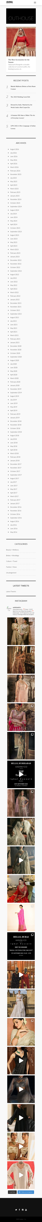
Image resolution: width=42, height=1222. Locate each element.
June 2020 (13, 367)
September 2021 (16, 314)
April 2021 (13, 332)
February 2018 (15, 457)
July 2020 (13, 364)
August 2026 (14, 149)
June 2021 (13, 324)
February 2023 (15, 253)
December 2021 (15, 303)
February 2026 (15, 171)
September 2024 (16, 206)
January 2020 (14, 385)
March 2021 (14, 335)
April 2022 (13, 289)
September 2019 (16, 392)
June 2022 (13, 282)
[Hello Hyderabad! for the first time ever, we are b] (21, 631)
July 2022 (13, 278)
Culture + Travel (11, 561)
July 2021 (13, 321)
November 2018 (15, 425)
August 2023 (14, 235)
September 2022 (16, 271)
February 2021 (15, 339)
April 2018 (13, 450)
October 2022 (15, 267)
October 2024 (15, 203)
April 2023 (13, 246)
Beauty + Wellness (12, 550)
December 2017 (15, 464)
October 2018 (15, 428)
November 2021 (15, 307)
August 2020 (14, 360)
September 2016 (16, 518)
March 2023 (14, 249)
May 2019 (13, 407)
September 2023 (16, 231)
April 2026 (13, 163)
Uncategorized (11, 573)
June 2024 (13, 217)
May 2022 (13, 285)
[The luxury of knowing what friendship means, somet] (21, 1118)
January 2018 (14, 460)
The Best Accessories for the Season (18, 61)
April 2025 (13, 185)
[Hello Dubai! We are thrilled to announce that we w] (21, 660)
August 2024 (14, 210)
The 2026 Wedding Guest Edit (20, 97)
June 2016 (13, 528)
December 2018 (15, 421)
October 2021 (15, 310)
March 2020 (14, 378)
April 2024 (13, 224)
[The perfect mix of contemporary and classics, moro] (21, 1146)
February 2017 (15, 500)
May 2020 (13, 371)
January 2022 (14, 299)
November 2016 (15, 511)
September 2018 (16, 432)
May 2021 (13, 328)
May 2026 (13, 160)
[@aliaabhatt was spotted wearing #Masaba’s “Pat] (21, 917)
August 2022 (14, 274)
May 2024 (13, 221)
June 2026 (13, 156)
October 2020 (15, 353)
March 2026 (14, 167)
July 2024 (13, 214)
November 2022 (15, 264)
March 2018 (14, 453)
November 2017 (15, 468)
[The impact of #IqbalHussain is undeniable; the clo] (21, 975)
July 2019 (13, 400)
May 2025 (13, 181)
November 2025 (15, 174)
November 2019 (15, 389)
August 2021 (14, 317)
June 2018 (13, 443)
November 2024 (15, 199)
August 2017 (14, 478)
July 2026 (13, 153)
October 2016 (15, 514)
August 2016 (14, 521)
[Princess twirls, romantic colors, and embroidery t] (21, 717)
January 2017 (14, 503)
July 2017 (13, 482)
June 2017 (13, 485)
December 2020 (15, 346)
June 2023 (13, 239)
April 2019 (13, 410)
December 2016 (15, 507)
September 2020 (16, 357)
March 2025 (14, 189)
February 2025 (15, 192)
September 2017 (16, 475)
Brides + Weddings (12, 555)
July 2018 (13, 439)
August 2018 (14, 435)
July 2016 (13, 525)
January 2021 (14, 342)
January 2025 (14, 196)
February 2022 (15, 296)
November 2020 (15, 350)
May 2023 (13, 242)
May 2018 (13, 446)
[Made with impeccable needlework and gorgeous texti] (21, 1003)
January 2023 (14, 257)
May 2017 (13, 489)
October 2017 (15, 471)
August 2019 (14, 396)
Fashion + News (11, 567)
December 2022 (15, 260)
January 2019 (14, 418)
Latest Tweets (21, 585)
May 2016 (13, 532)
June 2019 (13, 403)
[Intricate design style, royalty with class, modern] (21, 688)
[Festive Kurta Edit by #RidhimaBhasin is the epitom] (21, 1175)
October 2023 (15, 228)
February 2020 (15, 382)
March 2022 (14, 292)
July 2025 (13, 178)
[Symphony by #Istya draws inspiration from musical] (21, 1060)
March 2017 (14, 496)
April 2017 (13, 493)
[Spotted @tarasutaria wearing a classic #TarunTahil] (21, 1032)
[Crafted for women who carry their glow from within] (21, 1089)
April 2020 (13, 375)
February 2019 (15, 414)
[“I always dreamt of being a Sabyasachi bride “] (21, 889)
